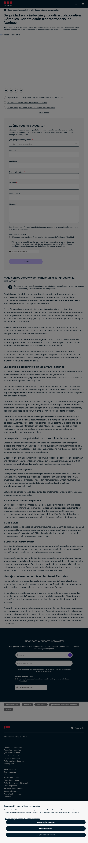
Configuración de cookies (46, 822)
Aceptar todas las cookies (46, 835)
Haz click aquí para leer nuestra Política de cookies (22, 819)
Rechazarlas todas (45, 828)
